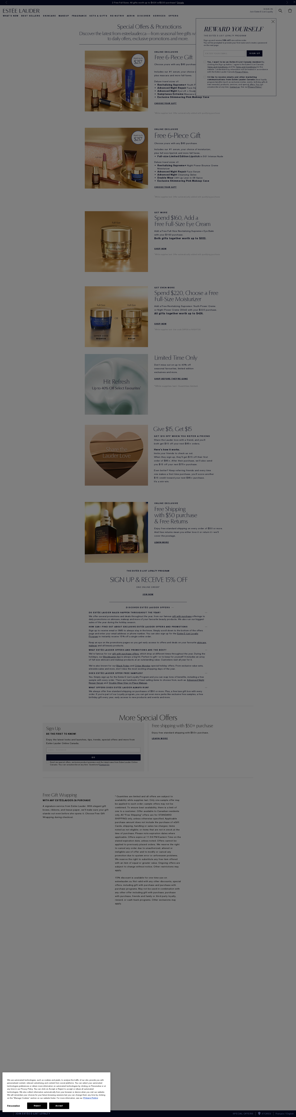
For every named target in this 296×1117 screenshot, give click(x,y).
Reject (37, 1105)
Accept (59, 1105)
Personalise (13, 1105)
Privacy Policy (90, 1098)
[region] (56, 1092)
